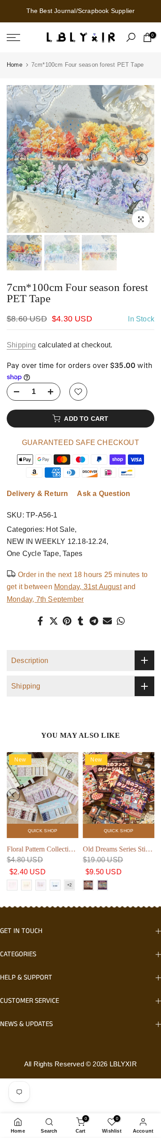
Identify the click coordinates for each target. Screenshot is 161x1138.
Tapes (72, 553)
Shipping (21, 345)
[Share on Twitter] (53, 621)
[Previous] (20, 159)
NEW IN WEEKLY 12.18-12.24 (56, 541)
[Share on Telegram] (93, 621)
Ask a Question (103, 493)
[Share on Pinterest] (67, 621)
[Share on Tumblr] (80, 621)
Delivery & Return (37, 493)
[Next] (141, 159)
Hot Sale (60, 529)
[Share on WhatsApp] (120, 621)
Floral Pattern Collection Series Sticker (61, 849)
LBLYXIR (123, 1064)
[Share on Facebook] (40, 621)
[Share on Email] (107, 621)
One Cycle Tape (33, 553)
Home (14, 64)
